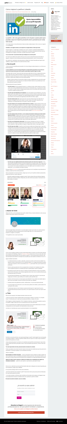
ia (51, 84)
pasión (52, 121)
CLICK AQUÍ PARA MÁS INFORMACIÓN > (26, 412)
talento (52, 142)
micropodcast (53, 105)
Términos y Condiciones (41, 421)
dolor (52, 66)
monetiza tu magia (54, 110)
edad (52, 71)
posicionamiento (25, 11)
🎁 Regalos (46, 2)
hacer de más (53, 81)
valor (29, 11)
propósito (53, 131)
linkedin (13, 11)
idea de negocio (54, 86)
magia (52, 97)
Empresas (52, 2)
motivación (53, 112)
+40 (51, 51)
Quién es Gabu (30, 2)
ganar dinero (53, 79)
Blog (42, 2)
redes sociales (54, 134)
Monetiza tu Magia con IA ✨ (20, 2)
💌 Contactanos (60, 421)
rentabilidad (53, 138)
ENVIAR (19, 397)
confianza (53, 58)
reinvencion (53, 136)
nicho (52, 116)
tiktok (52, 147)
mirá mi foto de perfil (36, 110)
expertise (52, 75)
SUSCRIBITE (56, 40)
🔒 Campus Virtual (58, 2)
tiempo (52, 144)
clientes (52, 55)
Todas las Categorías (55, 49)
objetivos (53, 118)
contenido (53, 60)
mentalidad (53, 103)
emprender (53, 73)
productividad (53, 129)
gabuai (52, 77)
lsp (51, 92)
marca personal (18, 11)
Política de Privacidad (51, 421)
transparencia (53, 149)
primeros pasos (54, 127)
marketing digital (54, 101)
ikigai (52, 88)
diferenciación (8, 11)
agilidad (52, 53)
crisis (52, 62)
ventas (52, 153)
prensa (52, 125)
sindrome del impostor (55, 140)
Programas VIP (37, 2)
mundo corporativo (54, 114)
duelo (52, 68)
